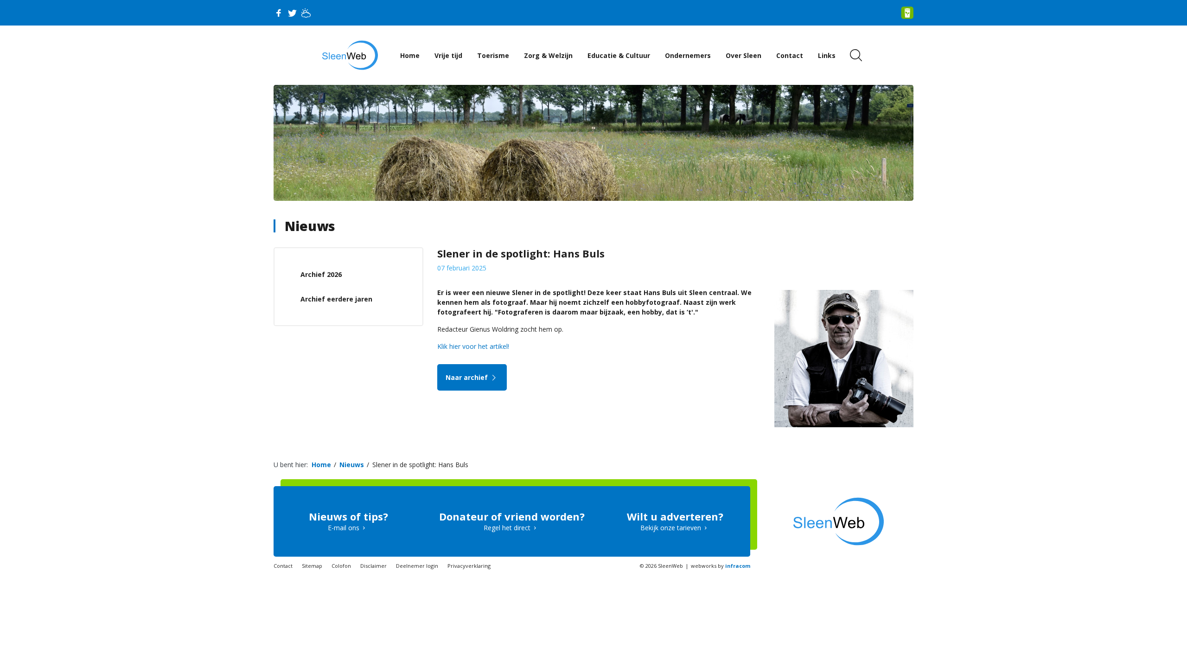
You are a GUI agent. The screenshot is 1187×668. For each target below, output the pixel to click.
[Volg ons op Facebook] (278, 13)
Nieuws (310, 226)
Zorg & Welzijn (548, 55)
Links (827, 55)
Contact (789, 55)
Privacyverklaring (469, 565)
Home (410, 55)
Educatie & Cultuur (618, 55)
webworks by (720, 565)
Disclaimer (373, 565)
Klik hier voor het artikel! (473, 346)
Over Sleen (743, 55)
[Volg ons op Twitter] (292, 13)
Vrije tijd (448, 55)
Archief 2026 (321, 274)
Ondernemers (688, 55)
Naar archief (468, 377)
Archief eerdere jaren (336, 299)
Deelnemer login (417, 565)
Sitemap (312, 565)
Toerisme (493, 55)
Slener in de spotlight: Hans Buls (420, 464)
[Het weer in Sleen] (306, 13)
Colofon (341, 565)
